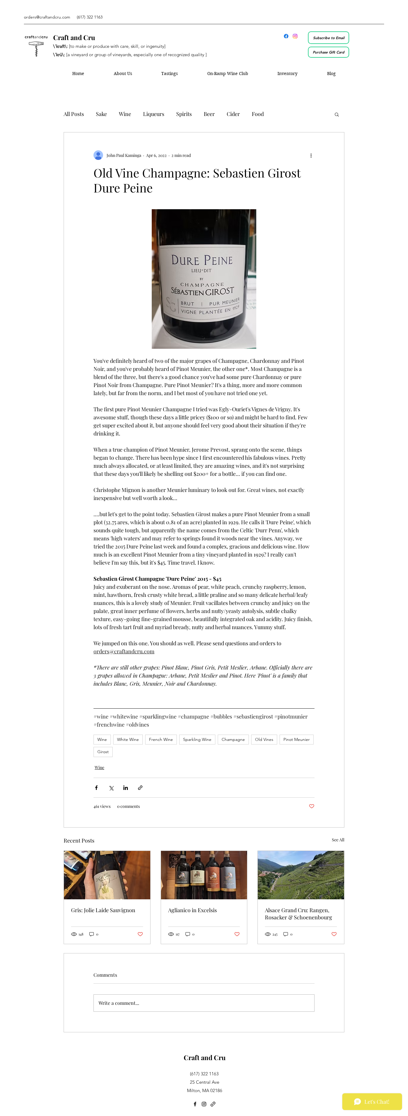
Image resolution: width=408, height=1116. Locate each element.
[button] (337, 114)
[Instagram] (295, 36)
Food (258, 113)
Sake (101, 113)
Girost (103, 751)
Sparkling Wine (197, 739)
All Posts (74, 113)
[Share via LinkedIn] (125, 788)
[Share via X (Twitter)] (111, 788)
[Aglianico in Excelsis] (204, 875)
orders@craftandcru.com (47, 17)
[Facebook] (286, 36)
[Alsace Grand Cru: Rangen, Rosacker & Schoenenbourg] (301, 875)
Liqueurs (153, 113)
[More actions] (311, 155)
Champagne (233, 739)
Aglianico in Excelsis (192, 910)
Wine (125, 113)
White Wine (128, 739)
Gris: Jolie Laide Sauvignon (103, 910)
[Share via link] (140, 788)
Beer (209, 113)
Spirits (184, 113)
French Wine (161, 739)
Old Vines (264, 739)
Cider (233, 113)
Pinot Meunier (296, 739)
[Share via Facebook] (96, 788)
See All (338, 840)
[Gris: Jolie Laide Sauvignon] (107, 875)
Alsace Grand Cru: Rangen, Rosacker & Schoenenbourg (298, 913)
